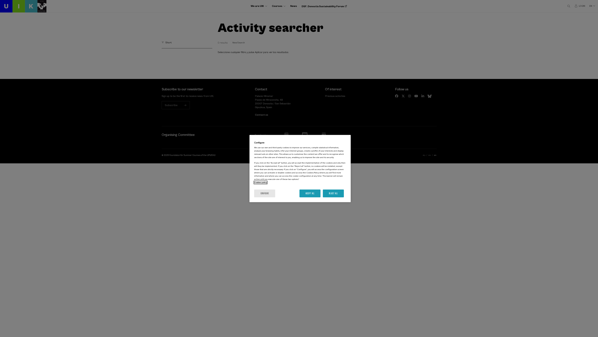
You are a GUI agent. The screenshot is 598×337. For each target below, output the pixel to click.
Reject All (333, 193)
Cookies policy (260, 182)
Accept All (310, 193)
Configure (265, 193)
